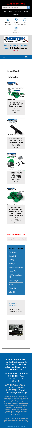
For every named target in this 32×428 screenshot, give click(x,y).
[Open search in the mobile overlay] (17, 239)
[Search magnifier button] (28, 7)
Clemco (11, 256)
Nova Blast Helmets (14, 267)
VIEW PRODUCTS (7, 23)
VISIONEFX (22, 426)
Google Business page (19, 392)
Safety (11, 284)
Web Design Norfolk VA (13, 426)
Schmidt (11, 288)
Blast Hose (12, 252)
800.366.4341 (13, 306)
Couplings (11, 260)
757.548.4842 (13, 304)
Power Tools (12, 281)
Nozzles (11, 271)
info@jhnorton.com (16, 369)
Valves (11, 292)
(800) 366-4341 (16, 23)
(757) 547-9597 (16, 31)
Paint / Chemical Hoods (15, 275)
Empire (11, 263)
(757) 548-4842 (24, 23)
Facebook (22, 390)
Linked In (8, 392)
